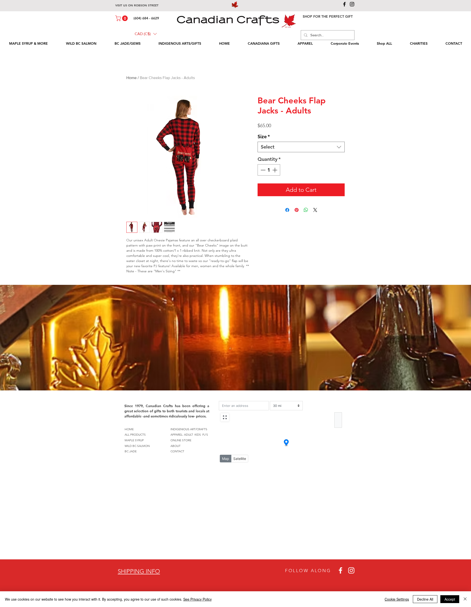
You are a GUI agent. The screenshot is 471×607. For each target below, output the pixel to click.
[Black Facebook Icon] (344, 4)
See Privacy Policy (197, 599)
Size (264, 136)
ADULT (188, 434)
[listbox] (145, 34)
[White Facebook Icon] (340, 570)
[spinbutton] (269, 170)
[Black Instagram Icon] (352, 4)
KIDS (198, 434)
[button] (122, 18)
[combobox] (301, 147)
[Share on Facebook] (287, 210)
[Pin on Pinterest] (297, 210)
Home (131, 78)
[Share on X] (315, 210)
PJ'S (205, 434)
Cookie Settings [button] (397, 599)
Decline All (425, 599)
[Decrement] (262, 170)
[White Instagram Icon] (351, 570)
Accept (450, 599)
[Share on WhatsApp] (306, 210)
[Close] (465, 599)
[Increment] (275, 170)
